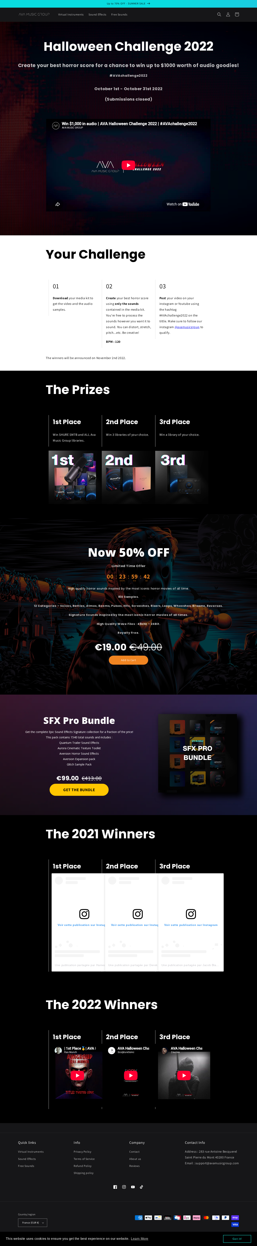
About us (135, 1159)
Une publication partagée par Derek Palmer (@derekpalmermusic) (154, 965)
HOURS (122, 581)
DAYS (110, 581)
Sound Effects (27, 1159)
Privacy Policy (82, 1151)
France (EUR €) (30, 1222)
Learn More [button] (139, 1238)
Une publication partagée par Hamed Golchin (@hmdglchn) (96, 965)
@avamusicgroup (187, 327)
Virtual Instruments (31, 1151)
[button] (219, 14)
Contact (134, 1151)
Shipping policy (84, 1173)
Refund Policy (83, 1166)
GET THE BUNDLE (79, 789)
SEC (146, 581)
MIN (134, 581)
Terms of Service (84, 1159)
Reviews (134, 1166)
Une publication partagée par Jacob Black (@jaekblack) (199, 965)
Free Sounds (26, 1166)
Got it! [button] (237, 1238)
